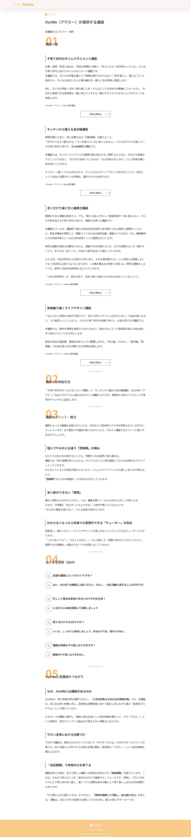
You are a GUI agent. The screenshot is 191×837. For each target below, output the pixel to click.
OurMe (28, 4)
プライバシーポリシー (95, 829)
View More (95, 114)
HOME (97, 825)
